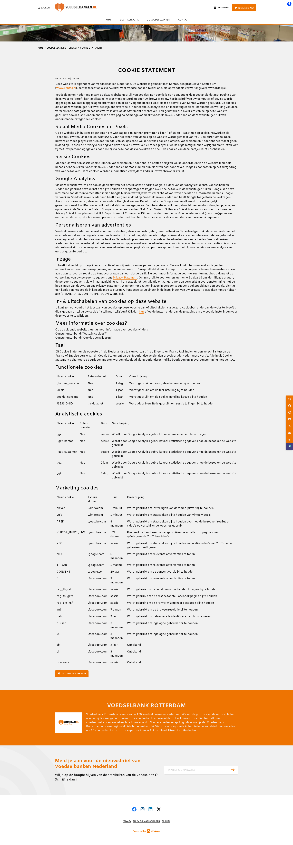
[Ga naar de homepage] (78, 7)
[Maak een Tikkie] (289, 446)
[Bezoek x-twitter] (159, 810)
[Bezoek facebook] (134, 810)
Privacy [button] (127, 821)
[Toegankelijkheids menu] (289, 4)
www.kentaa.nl (66, 88)
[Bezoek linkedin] (150, 810)
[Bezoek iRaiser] (146, 831)
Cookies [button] (166, 821)
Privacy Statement (125, 278)
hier (141, 312)
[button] (201, 770)
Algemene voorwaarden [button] (146, 821)
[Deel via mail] (289, 432)
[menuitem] (108, 20)
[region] (146, 391)
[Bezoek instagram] (142, 810)
